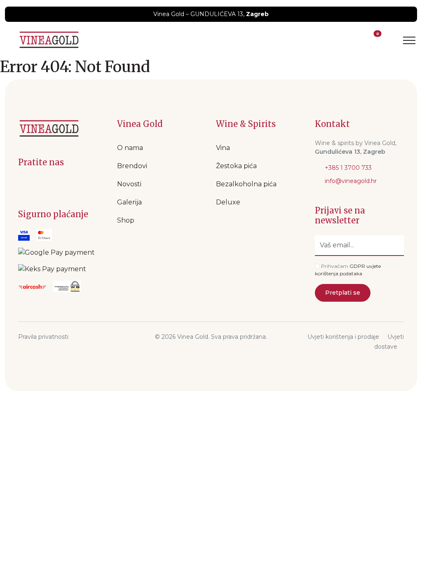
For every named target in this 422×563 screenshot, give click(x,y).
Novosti (129, 184)
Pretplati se (342, 292)
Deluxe (228, 202)
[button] (361, 40)
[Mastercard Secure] (44, 235)
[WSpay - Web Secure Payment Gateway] (56, 252)
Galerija (129, 202)
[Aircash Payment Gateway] (32, 286)
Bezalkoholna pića (246, 184)
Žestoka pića (236, 166)
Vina (223, 148)
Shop (125, 220)
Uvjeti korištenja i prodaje (343, 336)
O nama (130, 148)
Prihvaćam (334, 266)
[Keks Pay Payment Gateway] (52, 269)
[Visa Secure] (24, 235)
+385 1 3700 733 (347, 167)
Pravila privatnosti (43, 336)
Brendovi (132, 166)
